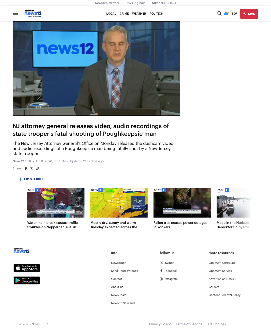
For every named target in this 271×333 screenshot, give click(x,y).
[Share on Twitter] (31, 168)
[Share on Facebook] (26, 168)
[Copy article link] (37, 168)
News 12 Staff (22, 161)
